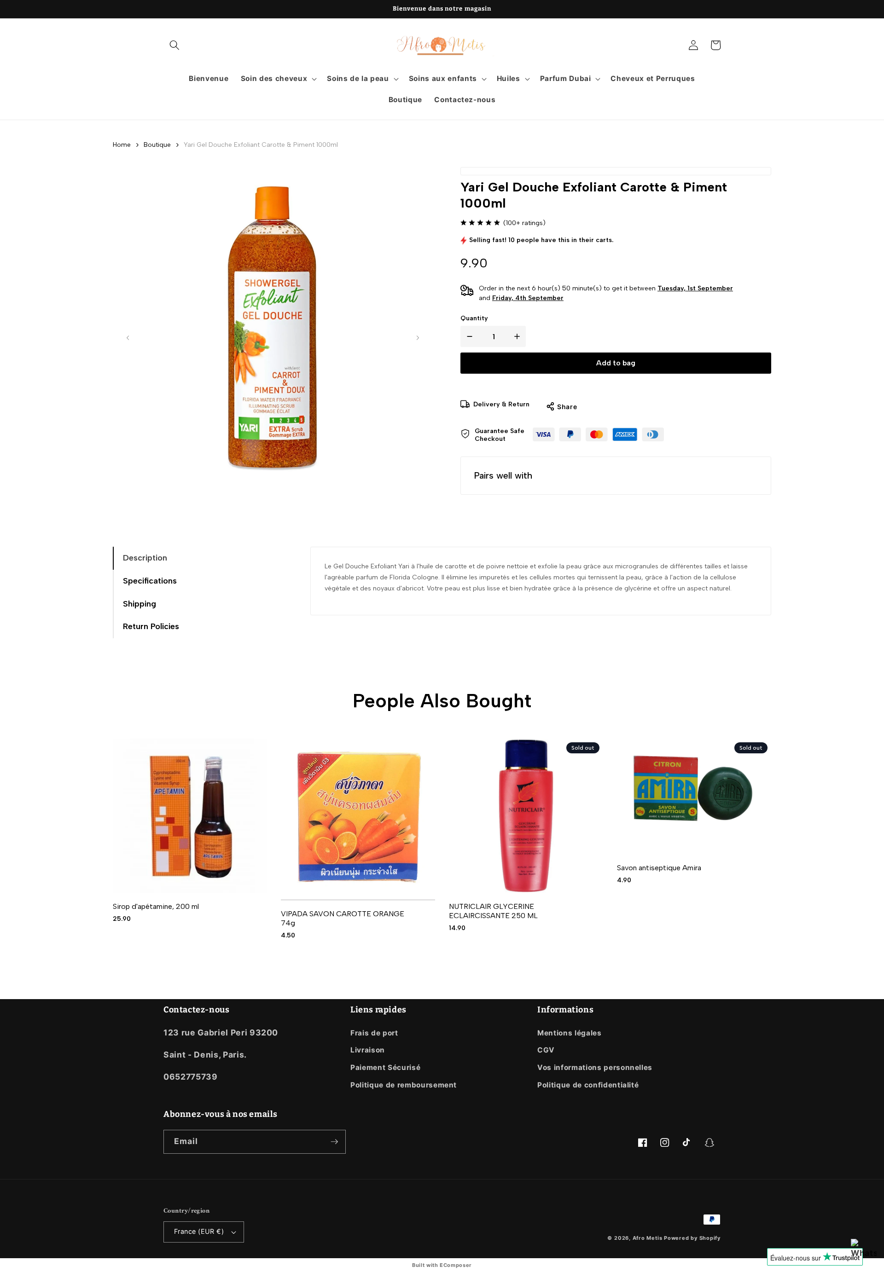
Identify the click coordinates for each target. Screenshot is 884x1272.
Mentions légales (569, 1033)
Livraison (367, 1050)
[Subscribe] (334, 1142)
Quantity (474, 318)
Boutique (157, 145)
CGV (546, 1050)
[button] (174, 45)
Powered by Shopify (692, 1238)
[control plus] (519, 336)
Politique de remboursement (403, 1085)
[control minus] (467, 336)
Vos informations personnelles (594, 1067)
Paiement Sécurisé (385, 1067)
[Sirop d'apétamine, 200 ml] (190, 816)
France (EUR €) (199, 1231)
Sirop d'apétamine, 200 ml (156, 906)
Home (122, 145)
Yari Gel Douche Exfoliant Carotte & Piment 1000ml (261, 145)
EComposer (456, 1265)
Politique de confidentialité (588, 1085)
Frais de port (374, 1033)
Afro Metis (648, 1238)
